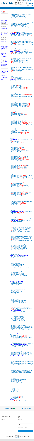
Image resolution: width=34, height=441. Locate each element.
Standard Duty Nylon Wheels (15, 272)
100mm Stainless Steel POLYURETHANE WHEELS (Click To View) (21, 236)
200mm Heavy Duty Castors (21, 128)
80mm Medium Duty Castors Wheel (19, 203)
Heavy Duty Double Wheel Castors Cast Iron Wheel (20, 54)
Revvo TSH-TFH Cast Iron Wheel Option (17, 317)
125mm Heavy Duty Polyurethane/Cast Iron (19, 114)
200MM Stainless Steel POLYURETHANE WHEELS (19, 248)
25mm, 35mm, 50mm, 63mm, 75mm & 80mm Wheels (4, 29)
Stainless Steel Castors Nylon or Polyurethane (19, 244)
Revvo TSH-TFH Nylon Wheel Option (17, 318)
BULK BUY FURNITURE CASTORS (16, 291)
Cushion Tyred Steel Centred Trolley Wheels (17, 274)
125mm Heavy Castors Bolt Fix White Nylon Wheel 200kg (20, 102)
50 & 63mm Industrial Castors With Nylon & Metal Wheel (19, 345)
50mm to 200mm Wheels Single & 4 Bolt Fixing (3, 12)
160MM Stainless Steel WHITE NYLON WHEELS (18, 246)
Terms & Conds (29, 0)
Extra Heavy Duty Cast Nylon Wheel (17, 61)
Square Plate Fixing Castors (16, 222)
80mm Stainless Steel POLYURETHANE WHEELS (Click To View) (21, 231)
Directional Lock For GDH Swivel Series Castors (19, 120)
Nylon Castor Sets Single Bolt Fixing (16, 18)
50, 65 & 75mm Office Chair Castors (16, 283)
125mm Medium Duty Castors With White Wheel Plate (20, 177)
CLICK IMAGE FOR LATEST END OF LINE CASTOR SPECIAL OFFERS (21, 370)
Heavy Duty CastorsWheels (16, 85)
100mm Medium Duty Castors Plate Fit (21, 192)
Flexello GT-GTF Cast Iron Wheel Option (17, 312)
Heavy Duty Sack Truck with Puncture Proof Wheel (20, 401)
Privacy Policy (19, 414)
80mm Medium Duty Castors (17, 202)
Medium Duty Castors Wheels (16, 169)
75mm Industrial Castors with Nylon (16, 347)
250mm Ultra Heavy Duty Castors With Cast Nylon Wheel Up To (22, 36)
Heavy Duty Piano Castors (15, 299)
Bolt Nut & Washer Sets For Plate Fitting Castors (18, 379)
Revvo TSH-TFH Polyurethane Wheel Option (18, 319)
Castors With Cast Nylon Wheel (17, 66)
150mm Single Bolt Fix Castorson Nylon (19, 156)
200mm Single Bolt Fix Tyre (19, 149)
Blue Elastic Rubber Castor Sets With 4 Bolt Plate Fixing (20, 23)
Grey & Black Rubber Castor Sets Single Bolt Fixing (19, 17)
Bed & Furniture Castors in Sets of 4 (19, 32)
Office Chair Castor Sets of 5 (16, 31)
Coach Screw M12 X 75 (15, 389)
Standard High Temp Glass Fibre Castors (20, 307)
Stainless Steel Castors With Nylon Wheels (19, 229)
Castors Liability (2, 414)
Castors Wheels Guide (3, 412)
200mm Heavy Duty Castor (20, 132)
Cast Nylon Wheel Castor (16, 78)
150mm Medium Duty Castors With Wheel (19, 157)
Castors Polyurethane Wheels (16, 70)
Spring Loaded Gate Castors (15, 293)
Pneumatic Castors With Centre (17, 396)
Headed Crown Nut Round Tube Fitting (17, 383)
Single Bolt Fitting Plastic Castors (19, 336)
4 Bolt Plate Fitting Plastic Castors (19, 335)
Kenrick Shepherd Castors (15, 292)
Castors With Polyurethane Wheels (17, 63)
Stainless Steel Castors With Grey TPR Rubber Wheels (20, 228)
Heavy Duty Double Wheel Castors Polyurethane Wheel (22, 52)
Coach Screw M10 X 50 (15, 391)
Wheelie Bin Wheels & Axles (15, 254)
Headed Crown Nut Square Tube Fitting (17, 382)
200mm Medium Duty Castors (19, 143)
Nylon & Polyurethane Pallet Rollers (16, 276)
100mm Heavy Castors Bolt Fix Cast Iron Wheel (18, 98)
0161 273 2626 (25, 0)
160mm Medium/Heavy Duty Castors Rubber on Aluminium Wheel (21, 124)
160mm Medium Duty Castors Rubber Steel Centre (19, 167)
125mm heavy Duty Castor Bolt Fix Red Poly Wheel (20, 106)
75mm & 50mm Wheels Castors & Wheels (3, 39)
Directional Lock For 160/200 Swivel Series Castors (20, 160)
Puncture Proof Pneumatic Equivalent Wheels (18, 256)
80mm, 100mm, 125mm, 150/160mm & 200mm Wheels (4, 32)
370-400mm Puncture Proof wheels (16, 257)
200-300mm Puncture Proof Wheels (16, 258)
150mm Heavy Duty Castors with (18, 121)
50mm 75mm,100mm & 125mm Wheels (4, 52)
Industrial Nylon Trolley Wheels (15, 270)
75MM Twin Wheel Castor (15, 290)
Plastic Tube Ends (13, 208)
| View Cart (32, 2)
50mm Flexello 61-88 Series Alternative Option (18, 325)
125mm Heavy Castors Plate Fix (18, 116)
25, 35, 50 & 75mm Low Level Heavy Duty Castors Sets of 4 (20, 27)
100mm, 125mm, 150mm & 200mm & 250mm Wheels (4, 23)
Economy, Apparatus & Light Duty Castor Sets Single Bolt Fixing (21, 14)
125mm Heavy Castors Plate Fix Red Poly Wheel (20, 107)
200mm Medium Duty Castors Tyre (19, 146)
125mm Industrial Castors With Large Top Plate (18, 351)
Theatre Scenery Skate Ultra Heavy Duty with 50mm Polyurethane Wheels (22, 364)
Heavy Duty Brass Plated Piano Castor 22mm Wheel (19, 303)
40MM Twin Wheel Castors (15, 288)
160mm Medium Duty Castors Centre (20, 165)
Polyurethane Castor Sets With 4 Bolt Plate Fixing (19, 24)
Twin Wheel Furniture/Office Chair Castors (17, 282)
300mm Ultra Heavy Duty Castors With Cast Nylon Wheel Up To (22, 35)
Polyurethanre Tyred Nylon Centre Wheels (17, 265)
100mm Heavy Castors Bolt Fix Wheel (19, 89)
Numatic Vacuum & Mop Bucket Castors (17, 294)
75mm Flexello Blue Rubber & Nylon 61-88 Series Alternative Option (21, 326)
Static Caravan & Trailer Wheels (15, 266)
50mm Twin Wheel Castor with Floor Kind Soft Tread (19, 285)
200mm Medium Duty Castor (17, 148)
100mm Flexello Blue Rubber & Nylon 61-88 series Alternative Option (22, 327)
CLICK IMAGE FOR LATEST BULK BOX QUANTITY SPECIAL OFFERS (21, 369)
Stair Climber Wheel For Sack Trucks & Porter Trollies (19, 275)
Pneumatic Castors (13, 395)
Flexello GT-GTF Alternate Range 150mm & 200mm (18, 311)
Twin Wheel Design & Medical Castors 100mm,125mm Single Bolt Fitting (22, 343)
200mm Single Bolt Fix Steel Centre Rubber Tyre (18, 151)
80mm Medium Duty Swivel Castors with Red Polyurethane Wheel (21, 371)
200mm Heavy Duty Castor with (19, 133)
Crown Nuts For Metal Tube (15, 381)
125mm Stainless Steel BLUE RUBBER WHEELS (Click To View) (21, 241)
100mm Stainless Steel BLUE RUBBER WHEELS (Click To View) (21, 237)
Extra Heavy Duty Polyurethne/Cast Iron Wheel (19, 62)
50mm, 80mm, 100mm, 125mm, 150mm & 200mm (4, 42)
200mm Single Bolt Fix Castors (19, 142)
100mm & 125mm (4, 62)
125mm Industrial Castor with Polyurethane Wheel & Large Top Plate (21, 353)
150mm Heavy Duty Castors (21, 119)
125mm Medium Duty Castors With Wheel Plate (21, 175)
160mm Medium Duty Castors (19, 168)
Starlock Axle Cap (13, 386)
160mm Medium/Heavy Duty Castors (21, 125)
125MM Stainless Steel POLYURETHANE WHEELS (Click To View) (21, 240)
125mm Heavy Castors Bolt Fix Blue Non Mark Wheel (20, 104)
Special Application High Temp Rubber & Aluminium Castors (21, 308)
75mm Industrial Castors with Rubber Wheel (17, 346)
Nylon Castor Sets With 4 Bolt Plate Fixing (17, 25)
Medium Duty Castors (15, 141)
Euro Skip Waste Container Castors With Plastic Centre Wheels (20, 253)
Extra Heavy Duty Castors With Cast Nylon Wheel (19, 60)
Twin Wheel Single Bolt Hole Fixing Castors (19, 217)
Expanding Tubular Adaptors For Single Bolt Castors (19, 377)
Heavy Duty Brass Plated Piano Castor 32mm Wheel (19, 302)
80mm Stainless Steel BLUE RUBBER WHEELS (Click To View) (21, 232)
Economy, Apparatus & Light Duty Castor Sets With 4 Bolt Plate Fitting (22, 22)
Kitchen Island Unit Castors (15, 298)
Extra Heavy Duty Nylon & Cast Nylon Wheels (18, 271)
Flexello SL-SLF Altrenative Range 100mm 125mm (18, 320)
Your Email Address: (20, 421)
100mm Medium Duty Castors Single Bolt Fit (22, 191)
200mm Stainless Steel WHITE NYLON (17, 249)
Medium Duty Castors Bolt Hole (19, 193)
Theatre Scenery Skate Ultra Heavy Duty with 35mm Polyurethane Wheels (22, 363)
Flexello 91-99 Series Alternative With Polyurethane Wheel (21, 329)
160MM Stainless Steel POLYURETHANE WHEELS (19, 245)
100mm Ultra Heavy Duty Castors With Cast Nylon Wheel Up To (22, 39)
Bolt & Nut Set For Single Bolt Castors (16, 380)
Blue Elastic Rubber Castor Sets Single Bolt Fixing (19, 15)
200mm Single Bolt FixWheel (17, 147)
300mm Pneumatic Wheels (15, 262)
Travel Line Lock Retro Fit (15, 59)
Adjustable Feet (13, 210)
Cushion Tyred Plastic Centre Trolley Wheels (17, 273)
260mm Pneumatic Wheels (15, 263)
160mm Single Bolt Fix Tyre (19, 164)
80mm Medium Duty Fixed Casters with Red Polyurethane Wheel (22, 201)
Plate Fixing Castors (17, 212)
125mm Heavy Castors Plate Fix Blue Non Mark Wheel (20, 105)
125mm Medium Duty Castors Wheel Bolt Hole (19, 176)
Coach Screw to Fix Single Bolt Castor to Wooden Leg (19, 387)
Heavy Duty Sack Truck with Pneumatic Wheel (19, 400)
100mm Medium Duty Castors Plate (18, 194)
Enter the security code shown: (21, 427)
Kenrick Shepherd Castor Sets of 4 (17, 30)
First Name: (19, 424)
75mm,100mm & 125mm (4, 59)
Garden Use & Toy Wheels (15, 280)
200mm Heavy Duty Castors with (18, 129)
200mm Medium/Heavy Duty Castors (21, 134)
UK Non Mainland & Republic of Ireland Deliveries (6, 416)
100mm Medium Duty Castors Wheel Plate (21, 187)
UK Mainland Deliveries (3, 415)
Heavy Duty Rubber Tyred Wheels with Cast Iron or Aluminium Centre (21, 267)
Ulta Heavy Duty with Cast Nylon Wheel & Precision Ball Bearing (20, 34)
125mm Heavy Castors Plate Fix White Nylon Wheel (20, 103)
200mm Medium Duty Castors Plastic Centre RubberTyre (20, 150)
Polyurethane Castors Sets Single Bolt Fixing (18, 16)
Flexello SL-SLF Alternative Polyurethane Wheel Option (19, 321)
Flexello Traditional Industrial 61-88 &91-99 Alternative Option (20, 324)
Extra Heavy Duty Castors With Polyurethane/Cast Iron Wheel (21, 58)
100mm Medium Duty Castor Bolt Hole (19, 184)
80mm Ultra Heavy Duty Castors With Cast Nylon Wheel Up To (22, 40)
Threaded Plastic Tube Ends (15, 209)
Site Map (19, 417)
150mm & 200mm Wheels (4, 21)
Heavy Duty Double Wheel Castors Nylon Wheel (19, 53)
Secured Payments (20, 412)
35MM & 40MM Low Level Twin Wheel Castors (18, 289)
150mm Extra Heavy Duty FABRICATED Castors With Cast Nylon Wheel (22, 69)
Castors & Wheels (3, 54)
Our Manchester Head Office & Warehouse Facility (6, 411)
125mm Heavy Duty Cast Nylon (17, 113)
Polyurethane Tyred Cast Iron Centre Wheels (17, 264)
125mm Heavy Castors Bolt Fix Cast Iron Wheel (18, 115)
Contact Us (32, 0)
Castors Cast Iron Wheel (16, 71)
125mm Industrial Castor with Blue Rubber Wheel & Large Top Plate (21, 354)
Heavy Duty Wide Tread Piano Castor (17, 301)
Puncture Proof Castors (14, 398)
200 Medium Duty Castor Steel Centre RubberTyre (19, 152)
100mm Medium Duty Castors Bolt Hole (20, 186)
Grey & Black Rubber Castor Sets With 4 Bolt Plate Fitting (20, 26)
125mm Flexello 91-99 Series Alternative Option (18, 328)
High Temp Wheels (16, 309)
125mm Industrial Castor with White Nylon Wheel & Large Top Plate (21, 352)
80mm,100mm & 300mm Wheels (4, 18)
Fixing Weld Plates (13, 378)
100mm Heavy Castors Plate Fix (19, 88)
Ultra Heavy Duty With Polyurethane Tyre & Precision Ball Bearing (21, 41)
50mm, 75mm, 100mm (4, 37)
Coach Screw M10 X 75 (15, 390)
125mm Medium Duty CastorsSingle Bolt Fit (22, 178)
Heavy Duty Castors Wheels (17, 84)
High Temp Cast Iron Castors (16, 306)
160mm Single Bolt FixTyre (18, 158)
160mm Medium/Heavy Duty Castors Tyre (21, 159)
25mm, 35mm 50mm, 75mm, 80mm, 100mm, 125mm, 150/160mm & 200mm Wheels (4, 26)
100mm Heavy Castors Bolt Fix (19, 87)
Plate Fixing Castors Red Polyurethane (18, 213)
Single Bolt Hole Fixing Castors (20, 214)
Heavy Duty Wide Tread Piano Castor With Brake (18, 300)
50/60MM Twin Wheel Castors (16, 284)
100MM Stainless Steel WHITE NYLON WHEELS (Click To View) (21, 238)
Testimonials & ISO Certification (21, 411)
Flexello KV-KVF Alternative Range (16, 315)
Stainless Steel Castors (15, 230)
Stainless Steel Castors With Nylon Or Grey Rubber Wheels (21, 227)
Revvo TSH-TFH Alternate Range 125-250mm (18, 316)
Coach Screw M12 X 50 (15, 388)
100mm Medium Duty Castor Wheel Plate (19, 185)
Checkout (31, 3)
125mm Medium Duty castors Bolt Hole (20, 170)
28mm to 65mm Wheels (4, 15)
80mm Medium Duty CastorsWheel (19, 196)
